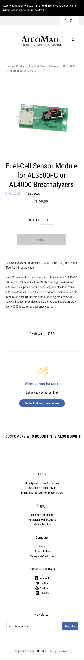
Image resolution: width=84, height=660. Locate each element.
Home (10, 66)
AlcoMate (42, 651)
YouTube (44, 588)
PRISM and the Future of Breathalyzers (42, 492)
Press (42, 546)
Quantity (34, 219)
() (68, 20)
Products (21, 66)
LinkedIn (44, 593)
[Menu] (9, 40)
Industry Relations (42, 524)
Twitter (44, 583)
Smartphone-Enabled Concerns (42, 483)
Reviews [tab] (36, 334)
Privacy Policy (42, 551)
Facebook (44, 578)
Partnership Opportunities (42, 519)
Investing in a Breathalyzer (42, 487)
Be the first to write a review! (42, 403)
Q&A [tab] (51, 333)
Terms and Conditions (42, 556)
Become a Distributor (42, 514)
